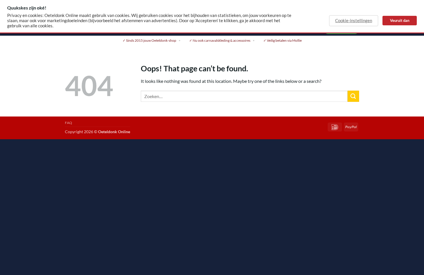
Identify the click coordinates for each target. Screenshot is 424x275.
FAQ (68, 123)
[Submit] (353, 96)
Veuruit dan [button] (399, 20)
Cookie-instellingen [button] (353, 20)
